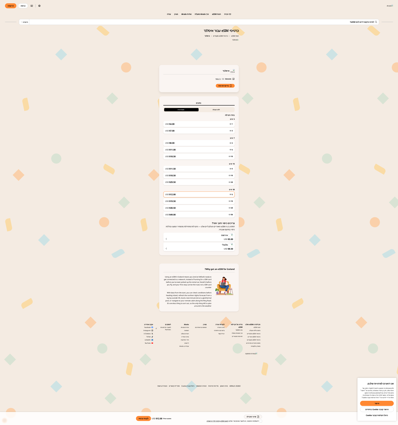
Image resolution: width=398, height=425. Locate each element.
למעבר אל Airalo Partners (165, 328)
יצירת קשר (221, 334)
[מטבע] (31, 6)
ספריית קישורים (174, 386)
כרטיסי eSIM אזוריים (254, 337)
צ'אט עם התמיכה (219, 330)
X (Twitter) (147, 334)
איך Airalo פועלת (202, 14)
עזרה (169, 14)
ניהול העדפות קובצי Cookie (377, 415)
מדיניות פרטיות (213, 386)
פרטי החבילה (251, 417)
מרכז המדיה (185, 337)
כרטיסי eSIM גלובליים (253, 334)
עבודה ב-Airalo (184, 346)
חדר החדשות (185, 340)
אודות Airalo (186, 14)
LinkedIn (148, 340)
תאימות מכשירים (237, 336)
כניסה (23, 6)
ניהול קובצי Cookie (187, 386)
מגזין (176, 14)
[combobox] (199, 22)
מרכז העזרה (221, 327)
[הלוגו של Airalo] (387, 5)
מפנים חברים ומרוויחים (253, 343)
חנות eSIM (216, 14)
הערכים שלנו (185, 334)
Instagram (147, 330)
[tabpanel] (199, 162)
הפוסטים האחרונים (201, 327)
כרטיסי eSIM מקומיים (220, 36)
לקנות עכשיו (143, 418)
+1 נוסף (218, 79)
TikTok (148, 337)
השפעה (186, 330)
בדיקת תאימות (223, 86)
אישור (377, 403)
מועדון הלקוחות (255, 346)
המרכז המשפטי (201, 386)
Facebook (147, 327)
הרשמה (11, 6)
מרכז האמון (224, 386)
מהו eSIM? (239, 330)
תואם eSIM (224, 421)
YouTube (148, 343)
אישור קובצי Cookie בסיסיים (377, 409)
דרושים (186, 343)
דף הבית (227, 14)
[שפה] (39, 6)
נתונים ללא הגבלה (254, 330)
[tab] (199, 102)
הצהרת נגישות (162, 386)
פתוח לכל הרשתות (213, 421)
